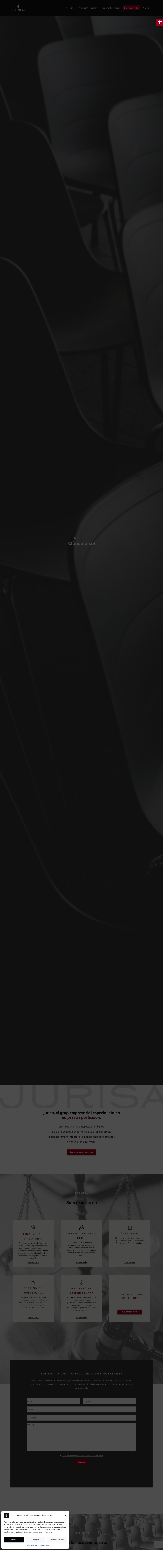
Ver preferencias (57, 1540)
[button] (65, 1515)
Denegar (35, 1540)
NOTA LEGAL (32, 1545)
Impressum (44, 1545)
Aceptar (14, 1540)
